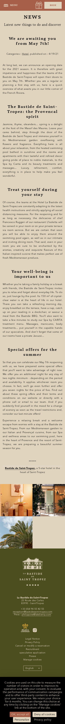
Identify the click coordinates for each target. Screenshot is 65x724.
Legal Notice (32, 638)
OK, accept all (20, 714)
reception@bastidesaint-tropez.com (32, 611)
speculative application (32, 652)
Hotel (25, 53)
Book (53, 5)
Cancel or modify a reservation (32, 645)
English (30, 668)
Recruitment (32, 649)
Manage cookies (32, 659)
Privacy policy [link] (42, 719)
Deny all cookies (44, 714)
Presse (32, 656)
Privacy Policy (32, 642)
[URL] (38, 5)
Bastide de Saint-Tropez (20, 468)
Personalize (22, 719)
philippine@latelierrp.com (36, 614)
